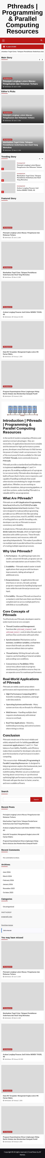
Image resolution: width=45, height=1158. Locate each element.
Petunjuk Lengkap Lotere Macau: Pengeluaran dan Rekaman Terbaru (21, 816)
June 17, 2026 (17, 86)
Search (4, 791)
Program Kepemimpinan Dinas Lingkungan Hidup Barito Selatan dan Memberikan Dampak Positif (20, 842)
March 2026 (7, 876)
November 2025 (9, 888)
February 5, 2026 (18, 396)
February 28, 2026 (18, 317)
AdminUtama (8, 86)
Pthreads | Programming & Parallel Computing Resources (22, 19)
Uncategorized (8, 78)
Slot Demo (5, 921)
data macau (7, 930)
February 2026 (8, 880)
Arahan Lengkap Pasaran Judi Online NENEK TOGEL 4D (22, 829)
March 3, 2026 (17, 150)
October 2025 (8, 892)
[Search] (41, 40)
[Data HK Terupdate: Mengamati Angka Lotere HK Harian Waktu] (8, 188)
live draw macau (7, 925)
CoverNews (32, 1152)
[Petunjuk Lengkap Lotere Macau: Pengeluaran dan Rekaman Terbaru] (22, 75)
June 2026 (6, 872)
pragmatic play (6, 917)
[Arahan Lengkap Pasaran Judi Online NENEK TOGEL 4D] (8, 177)
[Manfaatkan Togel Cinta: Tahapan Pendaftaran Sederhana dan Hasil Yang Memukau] (8, 165)
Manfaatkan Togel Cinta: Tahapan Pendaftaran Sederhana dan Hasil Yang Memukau (20, 145)
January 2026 (8, 884)
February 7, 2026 (18, 356)
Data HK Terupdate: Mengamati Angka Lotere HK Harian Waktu (21, 835)
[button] (3, 40)
